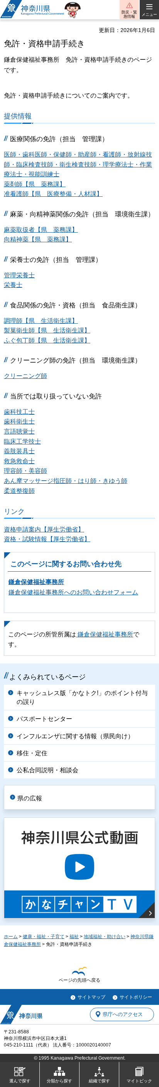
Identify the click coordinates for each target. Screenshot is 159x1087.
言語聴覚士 (19, 431)
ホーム (11, 936)
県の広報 (29, 798)
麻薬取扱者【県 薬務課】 (41, 229)
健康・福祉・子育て (43, 936)
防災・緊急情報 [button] (129, 14)
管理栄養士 (19, 275)
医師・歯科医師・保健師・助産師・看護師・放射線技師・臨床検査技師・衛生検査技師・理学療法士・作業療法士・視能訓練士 (78, 164)
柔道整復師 (19, 491)
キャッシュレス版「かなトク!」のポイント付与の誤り (82, 697)
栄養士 (13, 285)
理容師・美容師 (25, 471)
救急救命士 (19, 461)
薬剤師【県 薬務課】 (35, 184)
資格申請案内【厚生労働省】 (44, 529)
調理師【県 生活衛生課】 (41, 320)
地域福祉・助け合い (104, 936)
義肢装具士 (19, 451)
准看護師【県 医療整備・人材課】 (53, 194)
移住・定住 (32, 753)
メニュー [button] (149, 14)
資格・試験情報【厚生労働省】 (47, 539)
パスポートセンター (44, 719)
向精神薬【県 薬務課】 (38, 239)
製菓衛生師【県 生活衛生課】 (47, 330)
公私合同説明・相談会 (47, 770)
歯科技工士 (19, 411)
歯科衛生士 (19, 421)
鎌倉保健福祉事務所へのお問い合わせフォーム (73, 592)
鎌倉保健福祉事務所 (36, 582)
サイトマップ (91, 997)
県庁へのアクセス (123, 1014)
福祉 (74, 936)
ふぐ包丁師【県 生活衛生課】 (47, 340)
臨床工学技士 (22, 441)
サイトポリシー (136, 997)
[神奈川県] (21, 1014)
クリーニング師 (25, 376)
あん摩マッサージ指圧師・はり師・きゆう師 (65, 481)
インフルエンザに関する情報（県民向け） (75, 736)
